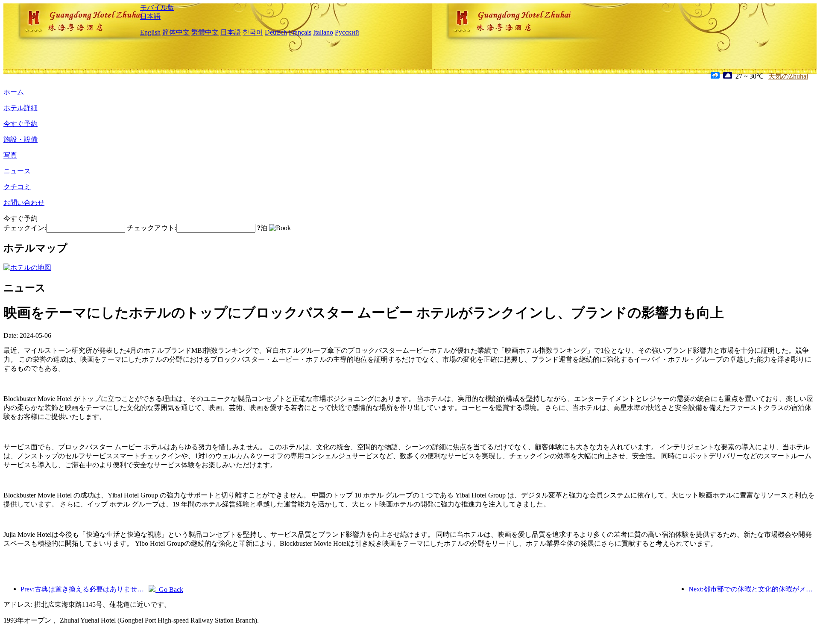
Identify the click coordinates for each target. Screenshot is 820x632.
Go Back (169, 589)
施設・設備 (20, 139)
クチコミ (17, 186)
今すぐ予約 (20, 123)
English (150, 32)
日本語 (150, 16)
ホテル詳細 (20, 107)
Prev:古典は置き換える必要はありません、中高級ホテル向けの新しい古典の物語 (84, 589)
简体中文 (176, 32)
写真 (10, 155)
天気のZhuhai (788, 76)
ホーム (13, 92)
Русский (347, 32)
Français (300, 32)
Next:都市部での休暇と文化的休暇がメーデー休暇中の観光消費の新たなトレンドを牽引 (752, 589)
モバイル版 (157, 7)
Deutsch (276, 32)
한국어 (253, 32)
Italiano (323, 32)
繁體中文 (205, 32)
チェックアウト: (151, 227)
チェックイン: (24, 227)
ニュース (17, 171)
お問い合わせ (23, 202)
